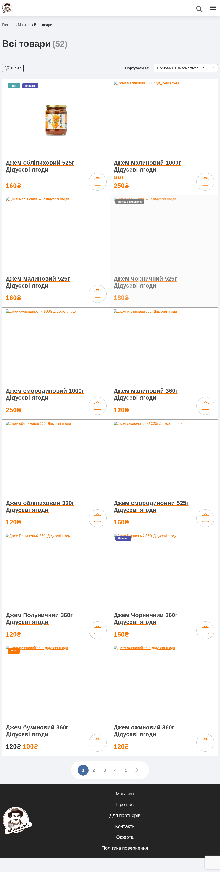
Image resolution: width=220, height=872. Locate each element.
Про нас (125, 804)
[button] (98, 182)
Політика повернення (125, 848)
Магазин (24, 25)
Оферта (125, 837)
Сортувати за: (137, 68)
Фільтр (16, 68)
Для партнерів (125, 815)
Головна (8, 25)
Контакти (125, 826)
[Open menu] (213, 7)
